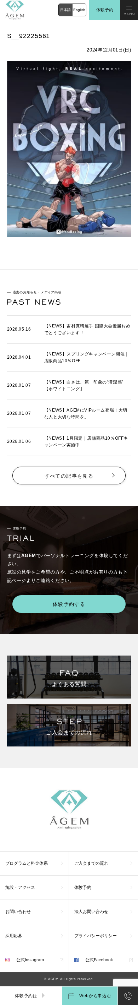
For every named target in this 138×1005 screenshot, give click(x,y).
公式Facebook (98, 959)
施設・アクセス (20, 887)
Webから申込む (94, 995)
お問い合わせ (18, 911)
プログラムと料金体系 (26, 863)
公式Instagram (29, 959)
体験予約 (104, 9)
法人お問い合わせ (91, 911)
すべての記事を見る (69, 476)
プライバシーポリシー (95, 935)
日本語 (65, 10)
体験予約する (69, 604)
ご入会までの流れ (91, 863)
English (79, 10)
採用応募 (13, 935)
